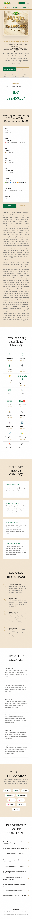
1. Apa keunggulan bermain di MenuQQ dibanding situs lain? (14, 842)
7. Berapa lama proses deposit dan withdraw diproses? (13, 878)
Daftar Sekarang (9, 69)
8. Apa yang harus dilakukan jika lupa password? (14, 884)
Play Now (9, 360)
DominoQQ (6, 212)
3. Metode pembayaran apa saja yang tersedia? (13, 854)
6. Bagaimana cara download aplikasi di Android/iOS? (14, 871)
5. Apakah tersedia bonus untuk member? (15, 866)
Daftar (22, 3)
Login (15, 3)
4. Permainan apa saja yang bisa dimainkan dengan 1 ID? (15, 860)
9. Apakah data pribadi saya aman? (13, 890)
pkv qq (26, 313)
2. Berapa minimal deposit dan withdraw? (15, 848)
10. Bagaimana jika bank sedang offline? (14, 895)
